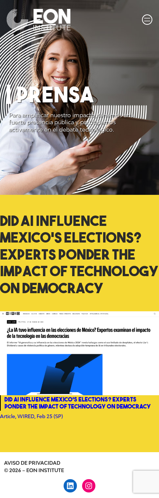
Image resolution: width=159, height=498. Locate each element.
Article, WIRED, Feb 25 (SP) (31, 416)
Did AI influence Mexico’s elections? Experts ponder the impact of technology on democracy (79, 254)
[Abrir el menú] (147, 19)
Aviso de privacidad (32, 463)
